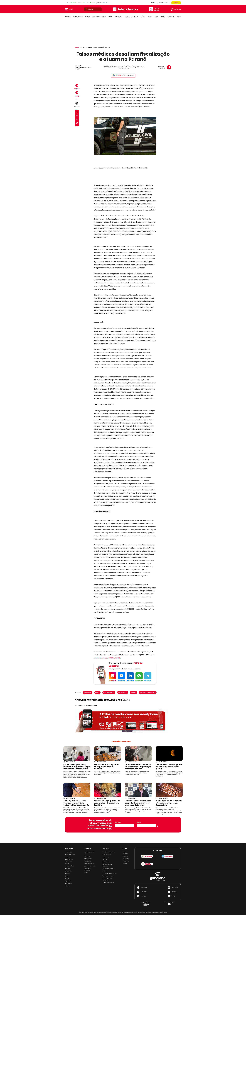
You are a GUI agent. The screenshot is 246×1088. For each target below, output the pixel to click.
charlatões (87, 692)
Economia (68, 871)
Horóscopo (106, 862)
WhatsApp (68, 852)
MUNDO (150, 16)
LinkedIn (125, 856)
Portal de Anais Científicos (107, 879)
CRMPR (97, 692)
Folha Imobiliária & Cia (89, 852)
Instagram (126, 858)
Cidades (68, 857)
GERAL (156, 16)
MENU (71, 9)
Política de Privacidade (110, 873)
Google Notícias (125, 852)
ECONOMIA (135, 16)
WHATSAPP (68, 16)
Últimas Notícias (70, 854)
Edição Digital (107, 854)
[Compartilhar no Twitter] (77, 119)
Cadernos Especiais (90, 866)
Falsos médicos (108, 692)
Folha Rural (68, 883)
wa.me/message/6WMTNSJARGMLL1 (108, 658)
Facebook (126, 861)
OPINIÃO (162, 16)
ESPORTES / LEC (118, 16)
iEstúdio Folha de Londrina (108, 865)
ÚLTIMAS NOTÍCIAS (78, 16)
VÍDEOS (179, 16)
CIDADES (87, 16)
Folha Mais (87, 856)
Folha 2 (67, 868)
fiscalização (122, 692)
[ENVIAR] (158, 826)
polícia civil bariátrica (148, 692)
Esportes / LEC (69, 866)
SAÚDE (110, 16)
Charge (105, 859)
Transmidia (87, 861)
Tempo (105, 871)
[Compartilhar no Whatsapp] (77, 123)
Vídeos (67, 886)
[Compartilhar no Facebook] (76, 112)
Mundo (67, 876)
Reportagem (88, 858)
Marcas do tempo (108, 882)
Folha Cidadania (89, 863)
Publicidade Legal (108, 876)
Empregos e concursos (69, 860)
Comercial (106, 857)
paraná (133, 692)
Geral (77, 47)
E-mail (139, 822)
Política (67, 873)
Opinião (67, 881)
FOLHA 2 (127, 16)
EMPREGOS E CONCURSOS (99, 16)
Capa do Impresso (108, 852)
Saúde (67, 863)
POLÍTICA (143, 16)
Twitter (125, 863)
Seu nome (118, 822)
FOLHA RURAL (170, 16)
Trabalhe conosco (108, 868)
